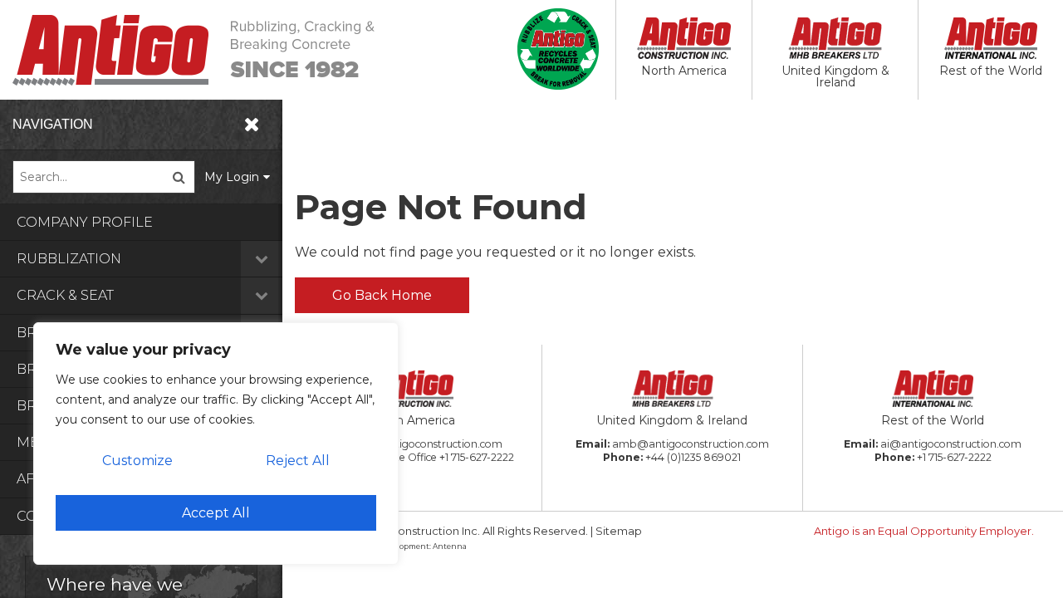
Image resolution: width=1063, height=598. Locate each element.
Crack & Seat (65, 295)
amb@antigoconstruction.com (690, 444)
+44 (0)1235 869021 (693, 457)
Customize (137, 460)
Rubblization (69, 259)
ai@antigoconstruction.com (950, 444)
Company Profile (85, 222)
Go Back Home (382, 295)
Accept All (216, 513)
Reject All (298, 460)
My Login (231, 176)
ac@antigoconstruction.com (430, 444)
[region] (216, 443)
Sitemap (618, 530)
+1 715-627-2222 (476, 457)
